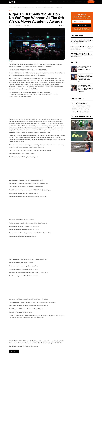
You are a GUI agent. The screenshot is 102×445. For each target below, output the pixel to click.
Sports (80, 109)
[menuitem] (57, 2)
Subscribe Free (82, 25)
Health (86, 109)
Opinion (86, 111)
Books (73, 111)
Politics (79, 111)
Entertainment (82, 103)
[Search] (84, 1)
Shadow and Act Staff (16, 25)
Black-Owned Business (77, 106)
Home (10, 7)
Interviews (74, 103)
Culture (87, 106)
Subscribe (91, 1)
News (14, 7)
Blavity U (74, 109)
